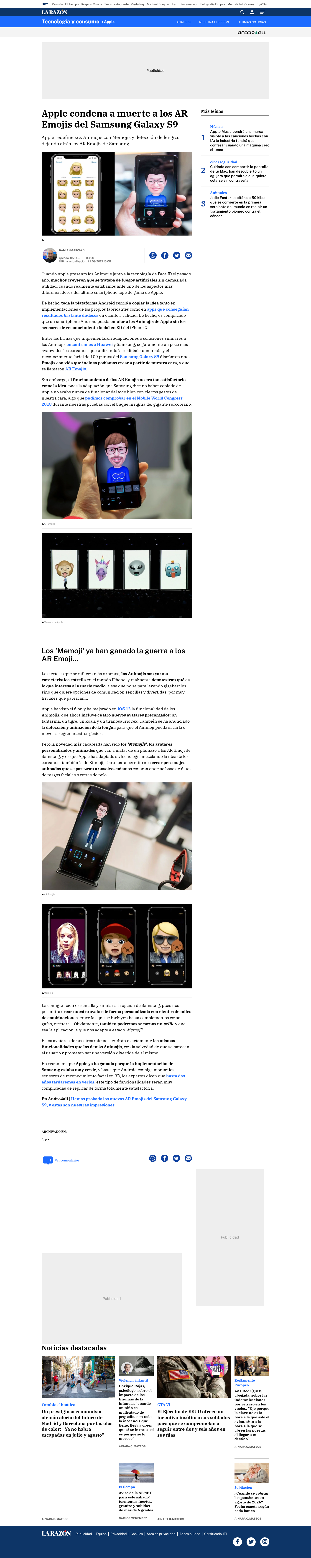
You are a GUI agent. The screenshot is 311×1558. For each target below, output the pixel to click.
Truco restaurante (116, 4)
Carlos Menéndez (133, 1518)
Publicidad (84, 1534)
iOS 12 (124, 708)
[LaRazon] (70, 12)
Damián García (70, 250)
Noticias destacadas (74, 1347)
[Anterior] (132, 20)
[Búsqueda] (242, 12)
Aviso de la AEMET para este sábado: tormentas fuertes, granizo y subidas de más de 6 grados (136, 1501)
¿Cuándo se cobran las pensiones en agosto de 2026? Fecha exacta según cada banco (252, 1502)
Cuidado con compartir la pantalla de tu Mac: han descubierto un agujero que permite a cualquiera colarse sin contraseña (239, 174)
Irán (174, 4)
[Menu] (263, 12)
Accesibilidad (189, 1534)
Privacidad (118, 1534)
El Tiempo (72, 4)
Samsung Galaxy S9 (139, 356)
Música (216, 126)
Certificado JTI (215, 1534)
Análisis (183, 22)
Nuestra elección (214, 22)
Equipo (101, 1534)
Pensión (57, 4)
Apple (109, 22)
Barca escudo (189, 4)
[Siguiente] (270, 25)
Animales (218, 192)
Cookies (137, 1534)
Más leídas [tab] (212, 111)
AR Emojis (75, 369)
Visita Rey (138, 4)
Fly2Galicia (264, 4)
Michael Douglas (158, 4)
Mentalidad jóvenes (240, 4)
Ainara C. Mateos (55, 1519)
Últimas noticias (252, 22)
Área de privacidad (161, 1534)
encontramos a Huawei (89, 344)
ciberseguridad (223, 162)
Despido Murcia (91, 4)
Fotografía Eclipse (212, 4)
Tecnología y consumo (70, 21)
